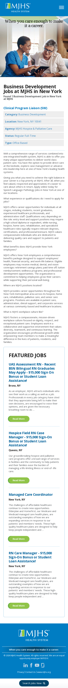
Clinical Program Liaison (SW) (25, 108)
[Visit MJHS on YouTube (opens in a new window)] (37, 665)
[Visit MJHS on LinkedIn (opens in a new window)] (25, 665)
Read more (21, 419)
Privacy (20, 672)
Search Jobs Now (32, 683)
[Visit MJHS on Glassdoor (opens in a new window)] (42, 665)
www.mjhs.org (44, 672)
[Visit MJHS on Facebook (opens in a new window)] (31, 665)
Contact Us (30, 672)
